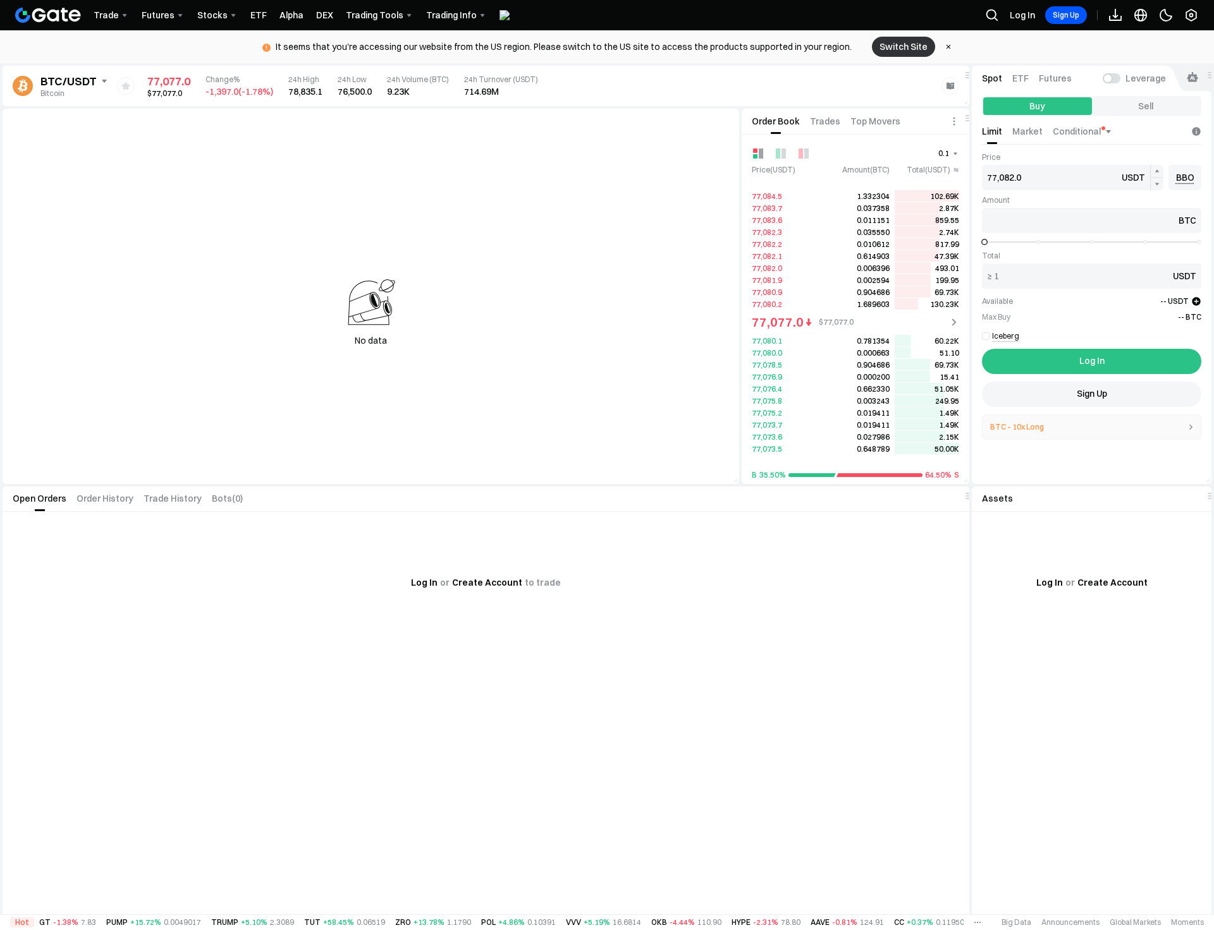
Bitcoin (52, 93)
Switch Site (904, 46)
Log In (1022, 15)
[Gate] (48, 15)
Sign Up (1066, 15)
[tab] (776, 121)
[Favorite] (126, 86)
